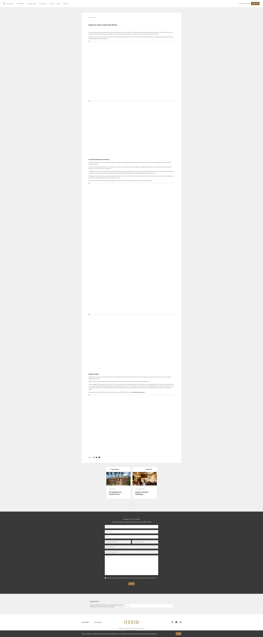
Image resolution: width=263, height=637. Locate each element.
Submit (131, 583)
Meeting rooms (32, 3)
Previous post (115, 469)
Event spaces (43, 3)
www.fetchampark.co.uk (138, 392)
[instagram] (180, 622)
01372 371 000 (246, 3)
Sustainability (85, 622)
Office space (10, 3)
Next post (149, 469)
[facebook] (172, 622)
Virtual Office (20, 3)
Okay (178, 633)
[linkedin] (176, 622)
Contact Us (255, 3)
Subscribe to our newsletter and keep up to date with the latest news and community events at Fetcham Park (132, 578)
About (51, 3)
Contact (65, 3)
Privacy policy (98, 622)
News (58, 3)
